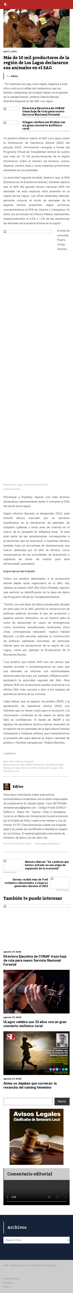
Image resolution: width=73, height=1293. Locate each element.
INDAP (29, 765)
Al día (11, 761)
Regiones (28, 761)
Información (38, 765)
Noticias (25, 768)
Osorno (33, 768)
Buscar (62, 1101)
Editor (14, 76)
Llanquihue (50, 765)
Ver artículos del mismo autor (17, 844)
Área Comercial (11, 1279)
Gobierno (19, 761)
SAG (60, 768)
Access (7, 1287)
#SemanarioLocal (11, 765)
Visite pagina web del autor (47, 844)
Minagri (60, 765)
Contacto (7, 1283)
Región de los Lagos (48, 768)
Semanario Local (11, 771)
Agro (5, 761)
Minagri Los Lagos (12, 768)
